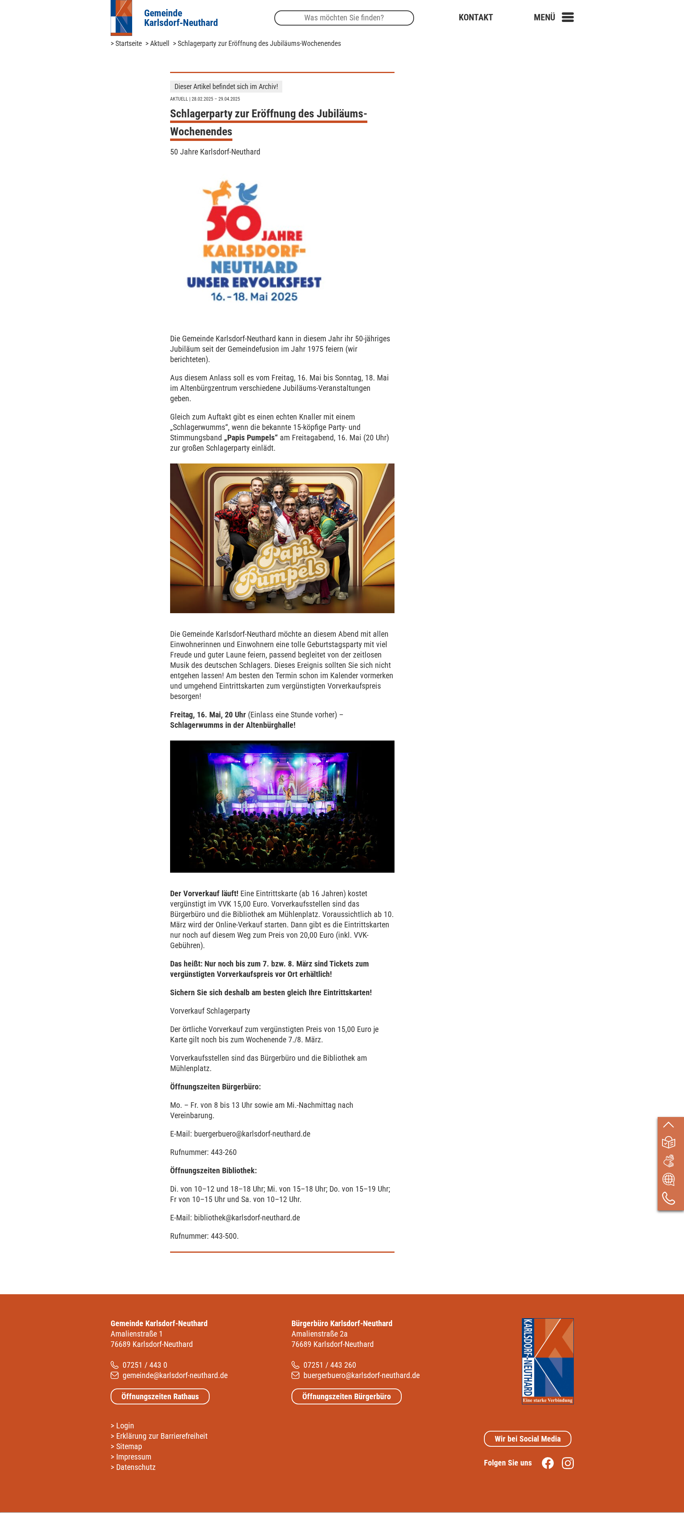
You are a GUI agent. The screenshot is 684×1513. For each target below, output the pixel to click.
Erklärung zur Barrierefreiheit (162, 1436)
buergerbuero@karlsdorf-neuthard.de (361, 1375)
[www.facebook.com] (544, 1462)
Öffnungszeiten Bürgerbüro (346, 1396)
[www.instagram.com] (564, 1462)
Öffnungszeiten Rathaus (160, 1396)
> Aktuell (157, 43)
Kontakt (476, 17)
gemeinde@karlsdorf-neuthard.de (175, 1375)
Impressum (133, 1457)
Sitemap (129, 1446)
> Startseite (126, 43)
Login (125, 1425)
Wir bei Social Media (528, 1439)
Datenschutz (136, 1467)
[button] (554, 17)
